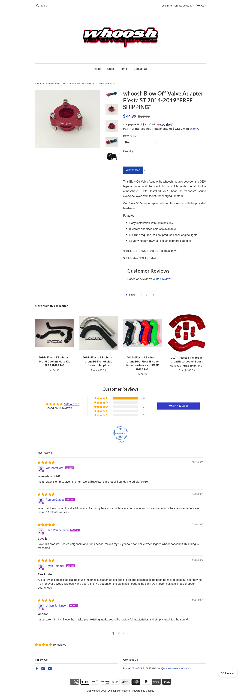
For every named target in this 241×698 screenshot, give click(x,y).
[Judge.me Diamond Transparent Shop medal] (120, 433)
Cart (203, 5)
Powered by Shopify (143, 690)
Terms (124, 69)
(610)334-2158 (140, 668)
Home (97, 69)
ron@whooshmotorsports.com (174, 668)
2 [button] (119, 633)
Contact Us (140, 69)
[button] (164, 124)
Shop (110, 69)
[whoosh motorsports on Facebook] (37, 669)
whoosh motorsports (119, 690)
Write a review (162, 279)
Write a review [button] (178, 406)
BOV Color (130, 136)
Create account (183, 5)
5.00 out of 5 (71, 404)
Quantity (128, 151)
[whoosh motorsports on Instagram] (43, 669)
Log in (165, 5)
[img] (46, 462)
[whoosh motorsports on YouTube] (50, 669)
